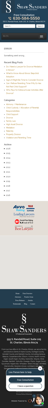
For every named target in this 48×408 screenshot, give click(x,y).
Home (17, 293)
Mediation (10, 128)
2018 (7, 186)
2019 (7, 181)
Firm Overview (27, 293)
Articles (30, 300)
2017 (7, 191)
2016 (7, 195)
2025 (7, 153)
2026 (7, 149)
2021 (7, 172)
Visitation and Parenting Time (18, 138)
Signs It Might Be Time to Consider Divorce (24, 80)
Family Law (11, 121)
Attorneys (18, 297)
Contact (32, 304)
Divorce (9, 118)
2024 (7, 158)
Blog (5, 36)
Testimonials (17, 304)
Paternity (9, 131)
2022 (7, 167)
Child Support (12, 114)
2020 (7, 177)
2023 (7, 163)
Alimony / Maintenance (16, 104)
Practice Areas (28, 297)
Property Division (13, 134)
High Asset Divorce (14, 124)
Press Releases (20, 300)
